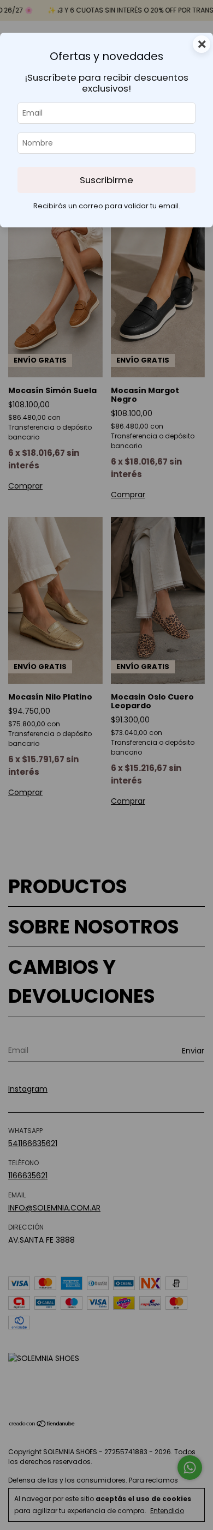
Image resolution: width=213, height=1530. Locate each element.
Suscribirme (106, 179)
